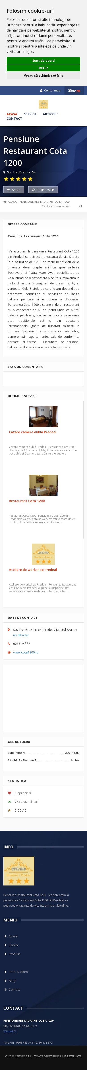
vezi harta (10, 1031)
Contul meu (52, 90)
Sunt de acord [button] (43, 60)
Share (15, 190)
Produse (15, 954)
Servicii (30, 114)
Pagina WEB (45, 190)
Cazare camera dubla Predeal (32, 432)
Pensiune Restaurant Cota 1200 (44, 202)
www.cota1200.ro (26, 652)
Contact (14, 118)
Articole (50, 114)
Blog (12, 981)
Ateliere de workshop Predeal (33, 570)
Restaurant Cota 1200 (27, 501)
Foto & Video (18, 972)
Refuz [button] (43, 68)
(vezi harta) (20, 635)
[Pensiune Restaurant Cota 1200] (43, 104)
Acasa (12, 114)
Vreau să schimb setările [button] (43, 75)
